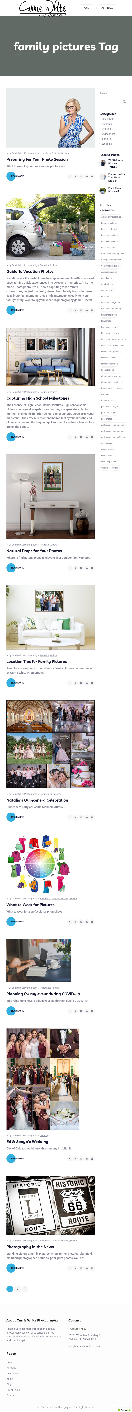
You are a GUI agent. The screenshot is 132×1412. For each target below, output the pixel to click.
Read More (17, 176)
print (115, 413)
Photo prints (106, 388)
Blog (9, 1384)
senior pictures (107, 456)
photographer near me (111, 376)
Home (9, 1362)
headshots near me (109, 327)
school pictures (107, 449)
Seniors (65, 153)
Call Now (107, 8)
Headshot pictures (109, 315)
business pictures (108, 247)
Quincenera (55, 794)
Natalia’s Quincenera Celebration (37, 800)
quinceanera (106, 443)
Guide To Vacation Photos (30, 271)
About (9, 1378)
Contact (10, 1395)
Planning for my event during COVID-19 (43, 993)
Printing (65, 898)
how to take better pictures (112, 345)
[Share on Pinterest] (81, 176)
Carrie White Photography (25, 153)
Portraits (56, 153)
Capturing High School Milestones (37, 398)
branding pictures (109, 223)
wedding (116, 468)
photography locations (111, 382)
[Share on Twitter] (75, 176)
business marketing (109, 241)
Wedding (44, 1135)
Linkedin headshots (109, 364)
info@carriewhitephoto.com (84, 1346)
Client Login (13, 1390)
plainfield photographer (111, 407)
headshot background (110, 303)
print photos (106, 419)
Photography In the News (30, 1246)
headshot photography (111, 309)
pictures (120, 388)
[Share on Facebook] (69, 176)
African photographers (111, 217)
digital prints (106, 278)
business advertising (110, 229)
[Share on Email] (92, 176)
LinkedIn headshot (109, 358)
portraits (105, 413)
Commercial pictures (110, 266)
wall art (104, 468)
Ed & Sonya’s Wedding (27, 1141)
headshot (105, 296)
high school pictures (110, 333)
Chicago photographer (111, 260)
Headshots (45, 153)
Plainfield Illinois (108, 400)
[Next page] (25, 1289)
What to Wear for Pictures (30, 904)
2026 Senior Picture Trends (115, 163)
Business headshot (109, 235)
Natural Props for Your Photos (34, 550)
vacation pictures (108, 462)
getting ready (107, 290)
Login (86, 8)
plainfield (105, 394)
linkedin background (110, 351)
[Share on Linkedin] (86, 176)
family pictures (107, 284)
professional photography (112, 431)
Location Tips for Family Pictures (36, 661)
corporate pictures (109, 272)
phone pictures (107, 370)
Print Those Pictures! (115, 189)
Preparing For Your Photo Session (37, 159)
